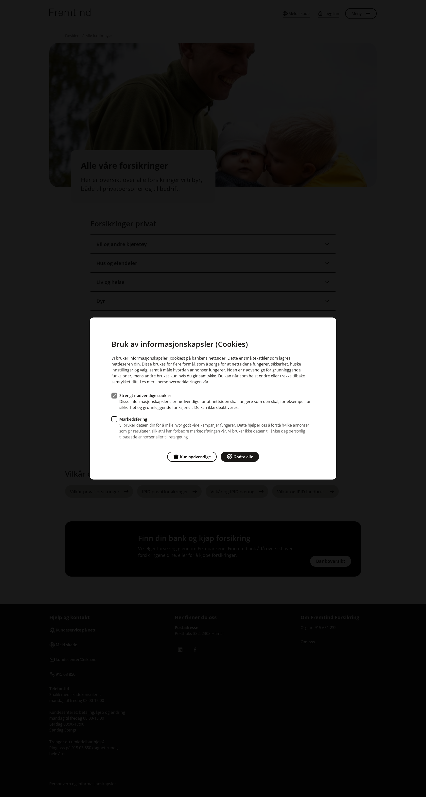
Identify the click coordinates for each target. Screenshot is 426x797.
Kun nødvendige (195, 457)
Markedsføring (133, 419)
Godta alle (243, 457)
